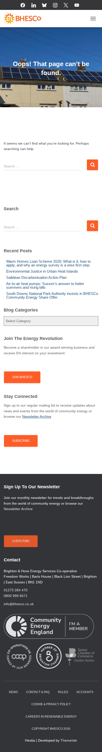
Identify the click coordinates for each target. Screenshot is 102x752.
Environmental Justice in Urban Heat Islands (42, 271)
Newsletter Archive (18, 509)
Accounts (84, 692)
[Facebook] (22, 5)
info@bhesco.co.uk (19, 604)
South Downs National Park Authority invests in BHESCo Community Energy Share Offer (52, 295)
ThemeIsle (68, 740)
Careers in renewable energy (51, 716)
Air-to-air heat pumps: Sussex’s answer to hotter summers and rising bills (45, 285)
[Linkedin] (33, 5)
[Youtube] (76, 5)
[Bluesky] (44, 5)
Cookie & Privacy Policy (51, 704)
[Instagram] (55, 5)
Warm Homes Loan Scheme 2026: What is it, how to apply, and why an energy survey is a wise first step (48, 263)
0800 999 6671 (15, 596)
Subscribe (20, 440)
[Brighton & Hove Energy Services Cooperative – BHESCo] (24, 18)
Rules (63, 692)
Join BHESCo (22, 377)
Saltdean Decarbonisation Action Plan (36, 277)
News (13, 692)
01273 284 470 (15, 590)
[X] (66, 5)
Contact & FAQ (38, 692)
